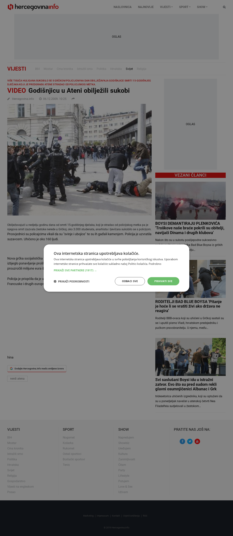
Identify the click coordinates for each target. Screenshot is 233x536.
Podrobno (155, 263)
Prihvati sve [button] (163, 281)
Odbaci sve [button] (130, 281)
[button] (116, 270)
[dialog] (116, 268)
